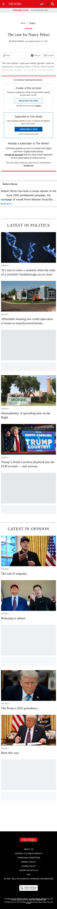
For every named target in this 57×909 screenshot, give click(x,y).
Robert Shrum (18, 41)
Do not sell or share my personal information (28, 879)
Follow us (37, 55)
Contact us (29, 165)
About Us (28, 849)
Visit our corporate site (37, 900)
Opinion (29, 29)
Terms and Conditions (28, 858)
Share (8, 55)
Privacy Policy (28, 862)
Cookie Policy (28, 866)
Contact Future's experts (28, 853)
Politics (32, 23)
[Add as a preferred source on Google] (28, 888)
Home (23, 23)
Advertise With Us (28, 870)
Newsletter (50, 55)
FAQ (28, 874)
